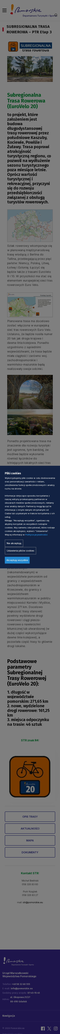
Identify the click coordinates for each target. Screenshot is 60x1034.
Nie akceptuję (14, 543)
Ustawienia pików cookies (20, 550)
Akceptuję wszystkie (17, 560)
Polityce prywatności (36, 534)
